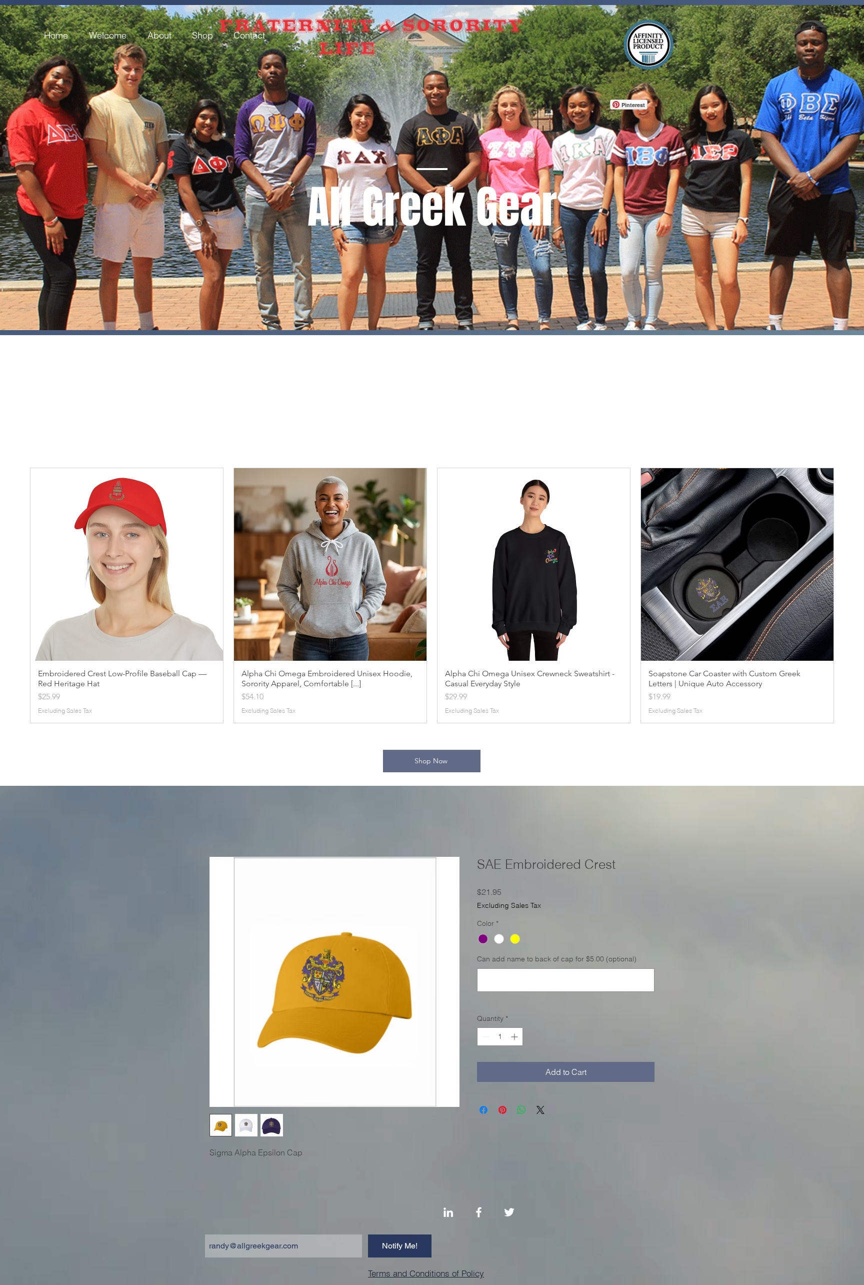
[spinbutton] (500, 1037)
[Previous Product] (16, 595)
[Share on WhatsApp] (522, 1111)
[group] (432, 595)
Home (220, 822)
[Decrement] (484, 1037)
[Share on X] (540, 1111)
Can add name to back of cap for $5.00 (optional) (556, 959)
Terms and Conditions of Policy (426, 1274)
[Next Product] (848, 595)
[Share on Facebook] (484, 1111)
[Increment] (515, 1037)
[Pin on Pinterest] (502, 1111)
